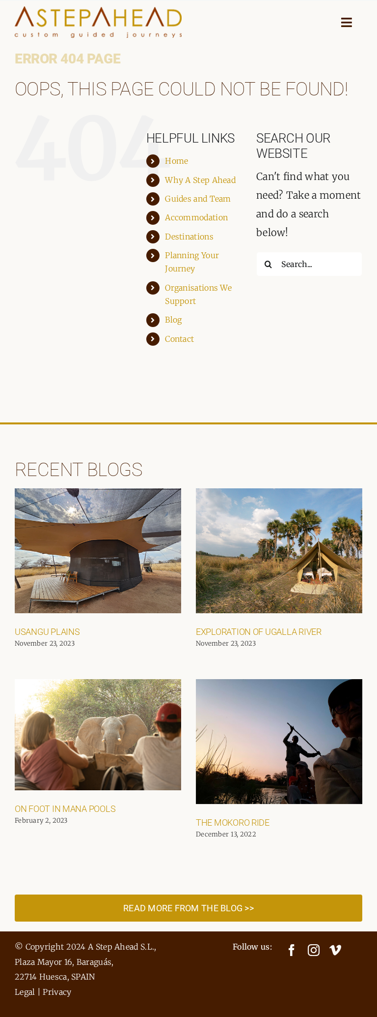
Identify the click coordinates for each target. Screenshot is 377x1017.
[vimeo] (335, 950)
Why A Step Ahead (200, 180)
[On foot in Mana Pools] (98, 734)
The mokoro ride (232, 822)
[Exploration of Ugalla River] (279, 550)
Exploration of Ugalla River (259, 632)
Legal (25, 992)
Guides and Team (198, 199)
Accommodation (196, 217)
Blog (173, 320)
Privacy (57, 992)
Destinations (189, 236)
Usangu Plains (47, 632)
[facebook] (291, 950)
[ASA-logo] (98, 11)
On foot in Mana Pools (65, 809)
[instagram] (314, 950)
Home (176, 161)
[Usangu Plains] (98, 550)
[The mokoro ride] (279, 741)
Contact (179, 339)
